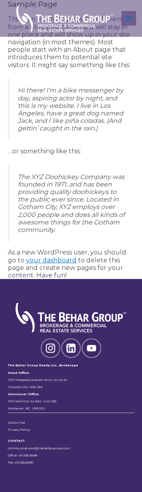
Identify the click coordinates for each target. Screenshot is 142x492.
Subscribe (16, 422)
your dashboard (51, 260)
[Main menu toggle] (128, 18)
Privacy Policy (19, 430)
